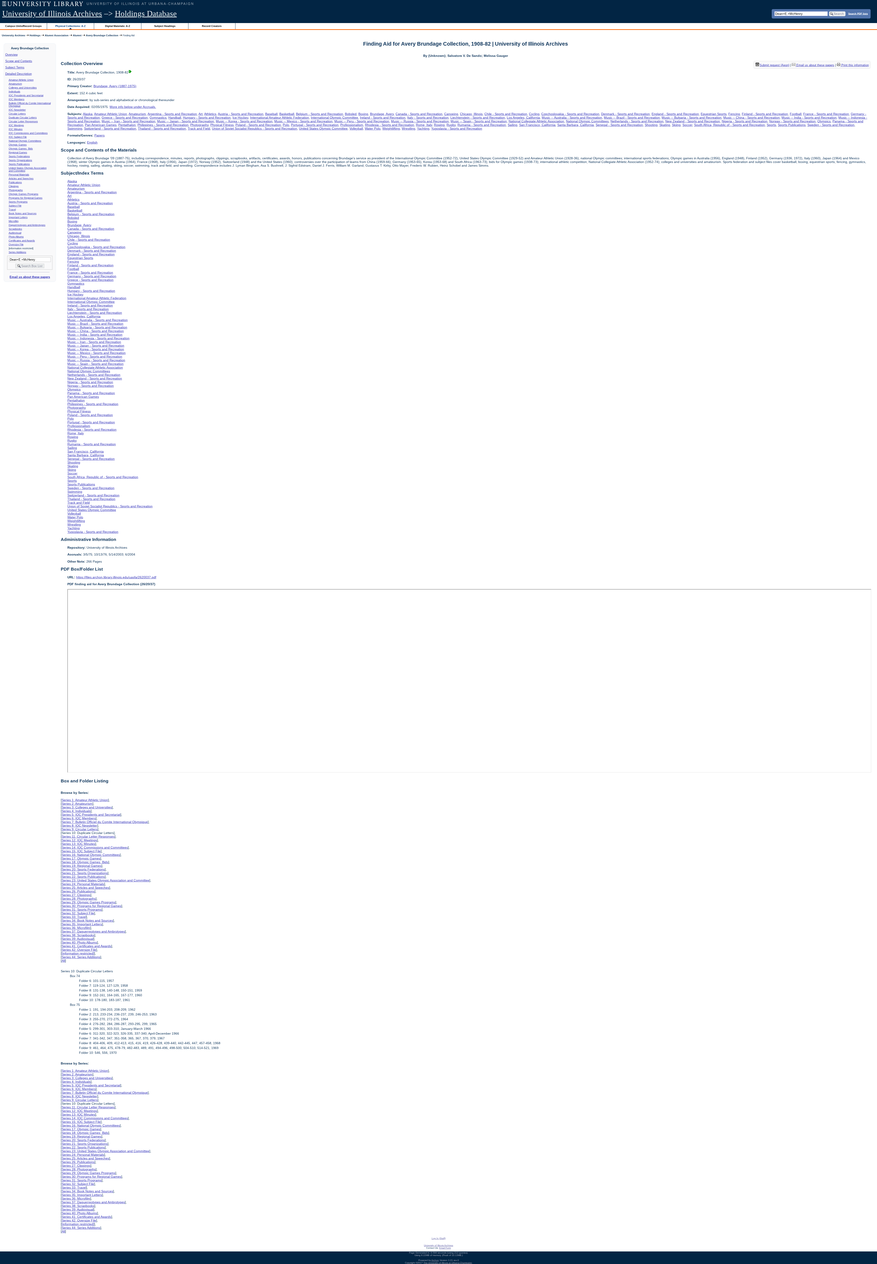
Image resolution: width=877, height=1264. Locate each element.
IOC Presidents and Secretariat (26, 95)
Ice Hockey (240, 117)
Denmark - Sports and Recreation (625, 114)
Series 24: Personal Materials (83, 884)
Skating (664, 125)
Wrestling (408, 128)
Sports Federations (19, 156)
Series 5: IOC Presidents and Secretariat (91, 814)
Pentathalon (127, 125)
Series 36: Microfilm (76, 928)
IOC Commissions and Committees (28, 133)
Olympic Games (18, 144)
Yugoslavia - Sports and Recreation (456, 128)
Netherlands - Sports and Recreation (636, 121)
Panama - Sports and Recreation (91, 393)
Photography (199, 125)
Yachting (423, 128)
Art (200, 114)
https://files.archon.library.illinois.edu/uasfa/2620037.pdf (116, 577)
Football (795, 114)
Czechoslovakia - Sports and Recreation (570, 114)
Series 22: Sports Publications (83, 877)
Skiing (676, 125)
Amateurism (15, 83)
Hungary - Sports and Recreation (207, 117)
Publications (15, 182)
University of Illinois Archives (52, 13)
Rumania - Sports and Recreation (481, 125)
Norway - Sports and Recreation (792, 121)
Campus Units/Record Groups (23, 26)
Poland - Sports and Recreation (258, 125)
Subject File (15, 205)
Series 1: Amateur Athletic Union (85, 800)
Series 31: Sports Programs (82, 909)
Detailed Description (18, 74)
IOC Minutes (16, 129)
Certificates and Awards (22, 240)
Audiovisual (15, 232)
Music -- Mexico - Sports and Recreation (303, 121)
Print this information (854, 65)
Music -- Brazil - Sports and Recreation (632, 117)
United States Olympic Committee (323, 128)
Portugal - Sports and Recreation (314, 125)
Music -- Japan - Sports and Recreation (185, 121)
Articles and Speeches (21, 178)
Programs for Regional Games (25, 198)
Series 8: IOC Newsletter (79, 825)
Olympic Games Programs (23, 194)
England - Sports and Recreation (675, 114)
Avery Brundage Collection (102, 35)
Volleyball (356, 128)
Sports (771, 125)
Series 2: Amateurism (77, 803)
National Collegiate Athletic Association (536, 121)
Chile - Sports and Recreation (505, 114)
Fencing (734, 114)
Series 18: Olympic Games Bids (85, 862)
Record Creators (212, 26)
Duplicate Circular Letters (23, 117)
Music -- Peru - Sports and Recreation (361, 121)
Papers (99, 135)
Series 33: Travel (74, 917)
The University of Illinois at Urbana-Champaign (447, 1262)
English (92, 142)
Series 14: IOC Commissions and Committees (95, 847)
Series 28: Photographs (79, 898)
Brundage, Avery (382, 114)
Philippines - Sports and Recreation (162, 125)
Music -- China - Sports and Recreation (751, 117)
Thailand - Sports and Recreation (162, 128)
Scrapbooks (15, 229)
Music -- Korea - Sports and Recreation (244, 121)
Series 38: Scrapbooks (78, 935)
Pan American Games (100, 125)
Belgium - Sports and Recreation (319, 114)
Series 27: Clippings (76, 895)
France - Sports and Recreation (826, 114)
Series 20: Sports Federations (83, 869)
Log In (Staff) (439, 1238)
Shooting (651, 125)
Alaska (87, 114)
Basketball (286, 114)
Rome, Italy (424, 125)
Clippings (14, 186)
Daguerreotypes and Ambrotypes (27, 225)
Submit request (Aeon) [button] (774, 65)
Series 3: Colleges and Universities (87, 807)
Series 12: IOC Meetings (79, 840)
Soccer (687, 125)
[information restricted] (78, 953)
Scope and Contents (18, 61)
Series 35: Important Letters (82, 924)
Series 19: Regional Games (81, 866)
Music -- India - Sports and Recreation (809, 117)
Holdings (34, 35)
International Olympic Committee (334, 117)
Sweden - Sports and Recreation (830, 125)
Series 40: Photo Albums (79, 942)
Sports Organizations (20, 160)
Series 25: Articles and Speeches (85, 887)
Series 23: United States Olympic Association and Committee (105, 880)
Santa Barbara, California (575, 125)
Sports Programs (18, 201)
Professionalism (351, 125)
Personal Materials (19, 174)
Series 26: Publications (78, 891)
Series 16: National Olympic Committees (91, 855)
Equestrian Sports (713, 114)
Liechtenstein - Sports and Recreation (477, 117)
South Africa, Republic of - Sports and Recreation (729, 125)
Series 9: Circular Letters (80, 829)
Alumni (77, 35)
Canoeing (451, 114)
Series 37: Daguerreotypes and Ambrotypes (93, 931)
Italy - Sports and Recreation (428, 117)
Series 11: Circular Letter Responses (88, 836)
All (63, 960)
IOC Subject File (18, 137)
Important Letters (18, 217)
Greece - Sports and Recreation (125, 117)
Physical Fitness (222, 125)
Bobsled (351, 114)
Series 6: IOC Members (79, 818)
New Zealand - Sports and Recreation (692, 121)
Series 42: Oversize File (79, 950)
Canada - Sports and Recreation (419, 114)
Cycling (534, 114)
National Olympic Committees (25, 140)
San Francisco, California (537, 125)
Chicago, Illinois (471, 114)
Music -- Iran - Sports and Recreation (128, 121)
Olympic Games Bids (21, 148)
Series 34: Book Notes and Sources (87, 920)
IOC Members (16, 99)
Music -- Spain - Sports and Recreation (479, 121)
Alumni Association (57, 35)
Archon (435, 1260)
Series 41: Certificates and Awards (86, 946)
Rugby (451, 125)
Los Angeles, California (523, 117)
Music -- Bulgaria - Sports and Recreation (691, 117)
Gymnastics (158, 117)
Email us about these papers (30, 277)
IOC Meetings (16, 125)
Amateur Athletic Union (21, 80)
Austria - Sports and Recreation (240, 114)
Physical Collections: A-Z (70, 26)
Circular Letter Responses (23, 121)
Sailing (512, 125)
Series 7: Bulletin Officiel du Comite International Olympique (105, 822)
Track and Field (199, 128)
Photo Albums (16, 236)
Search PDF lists (858, 13)
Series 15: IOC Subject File (81, 851)
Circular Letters (17, 113)
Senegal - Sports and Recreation (619, 125)
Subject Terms (14, 67)
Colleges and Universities (23, 87)
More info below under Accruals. (133, 107)
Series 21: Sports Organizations (85, 873)
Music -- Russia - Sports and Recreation (420, 121)
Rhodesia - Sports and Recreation (389, 125)
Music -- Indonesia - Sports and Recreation (98, 338)
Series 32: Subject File (78, 913)
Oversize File (16, 244)
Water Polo (372, 128)
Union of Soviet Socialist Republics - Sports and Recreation (254, 128)
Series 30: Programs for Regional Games (91, 906)
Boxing (363, 114)
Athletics (210, 114)
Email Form (445, 1248)
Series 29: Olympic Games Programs (88, 902)
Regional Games (18, 152)
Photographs (16, 190)
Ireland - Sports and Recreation (382, 117)
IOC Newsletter (17, 109)
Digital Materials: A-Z (117, 26)
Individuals (14, 91)
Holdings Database (146, 13)
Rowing (439, 125)
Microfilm (13, 221)
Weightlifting (391, 128)
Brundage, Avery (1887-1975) (114, 86)
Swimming (74, 128)
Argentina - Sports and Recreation (172, 114)
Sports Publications (19, 164)
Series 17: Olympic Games (81, 858)
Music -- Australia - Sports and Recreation (572, 117)
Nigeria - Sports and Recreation (744, 121)
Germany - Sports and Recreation (91, 276)
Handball (174, 117)
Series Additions (17, 252)
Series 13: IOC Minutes (78, 844)
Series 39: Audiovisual (77, 939)
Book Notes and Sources (23, 213)
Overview (11, 54)
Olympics (824, 121)
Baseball (271, 114)
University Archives (13, 35)
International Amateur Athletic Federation (279, 117)
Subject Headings (164, 26)
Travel (12, 209)
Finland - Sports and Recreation (765, 114)
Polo (286, 125)
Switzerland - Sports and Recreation (110, 128)
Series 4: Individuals (76, 811)
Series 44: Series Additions (81, 957)
